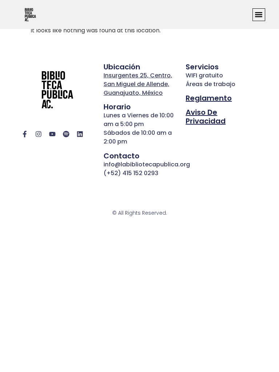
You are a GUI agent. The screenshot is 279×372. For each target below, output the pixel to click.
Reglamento (209, 98)
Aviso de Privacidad (206, 116)
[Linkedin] (80, 134)
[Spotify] (66, 134)
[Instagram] (38, 134)
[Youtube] (52, 134)
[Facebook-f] (24, 134)
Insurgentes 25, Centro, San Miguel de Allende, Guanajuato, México (138, 84)
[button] (258, 14)
